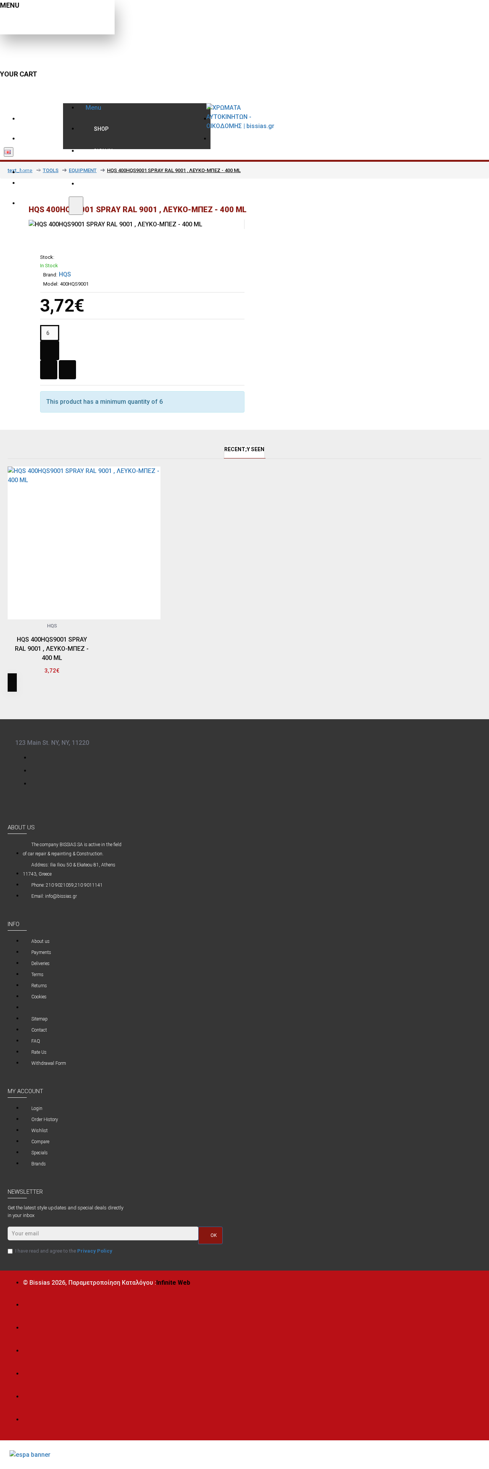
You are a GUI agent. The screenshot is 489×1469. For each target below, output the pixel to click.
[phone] (36, 783)
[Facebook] (36, 757)
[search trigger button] (76, 206)
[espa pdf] (30, 1454)
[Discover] (30, 1371)
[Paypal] (30, 1394)
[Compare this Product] (26, 674)
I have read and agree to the (63, 1251)
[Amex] (30, 1348)
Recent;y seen (244, 449)
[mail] (36, 770)
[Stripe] (30, 1417)
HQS (65, 274)
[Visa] (30, 1302)
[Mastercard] (30, 1325)
